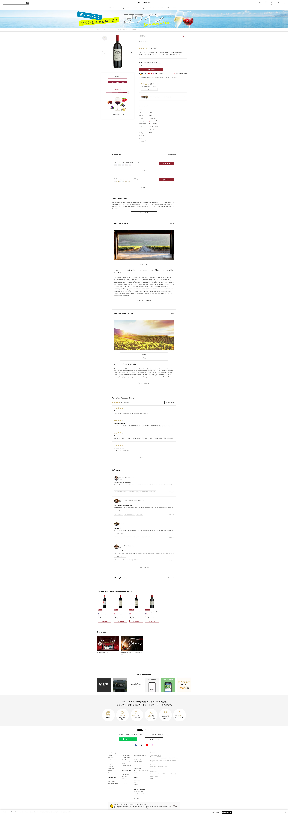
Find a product (112, 8)
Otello (99, 615)
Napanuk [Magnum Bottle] (151, 615)
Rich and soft (117, 531)
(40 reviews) (154, 48)
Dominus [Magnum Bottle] (135, 615)
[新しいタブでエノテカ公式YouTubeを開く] (147, 745)
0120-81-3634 (159, 755)
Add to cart (167, 163)
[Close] (285, 812)
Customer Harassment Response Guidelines (158, 766)
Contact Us (152, 752)
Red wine (114, 29)
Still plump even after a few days (122, 486)
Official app (156, 739)
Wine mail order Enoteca (102, 29)
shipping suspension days (173, 758)
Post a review (171, 402)
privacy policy (152, 764)
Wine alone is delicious (120, 554)
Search (27, 2)
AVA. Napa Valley (153, 123)
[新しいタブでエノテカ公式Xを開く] (141, 745)
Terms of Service (153, 768)
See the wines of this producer (144, 300)
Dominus (116, 615)
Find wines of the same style (117, 114)
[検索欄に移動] (4, 3)
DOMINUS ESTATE (132, 29)
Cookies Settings (215, 812)
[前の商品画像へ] (103, 52)
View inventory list (151, 69)
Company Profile (153, 771)
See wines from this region (144, 383)
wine (110, 29)
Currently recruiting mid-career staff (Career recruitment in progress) (163, 773)
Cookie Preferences (154, 776)
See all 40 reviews (149, 89)
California (125, 29)
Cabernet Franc (152, 129)
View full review (120, 491)
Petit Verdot (151, 128)
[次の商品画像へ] (131, 52)
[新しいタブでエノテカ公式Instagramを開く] (152, 745)
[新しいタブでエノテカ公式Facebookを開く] (136, 745)
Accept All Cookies (226, 812)
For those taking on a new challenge (123, 508)
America (120, 29)
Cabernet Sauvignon (153, 126)
